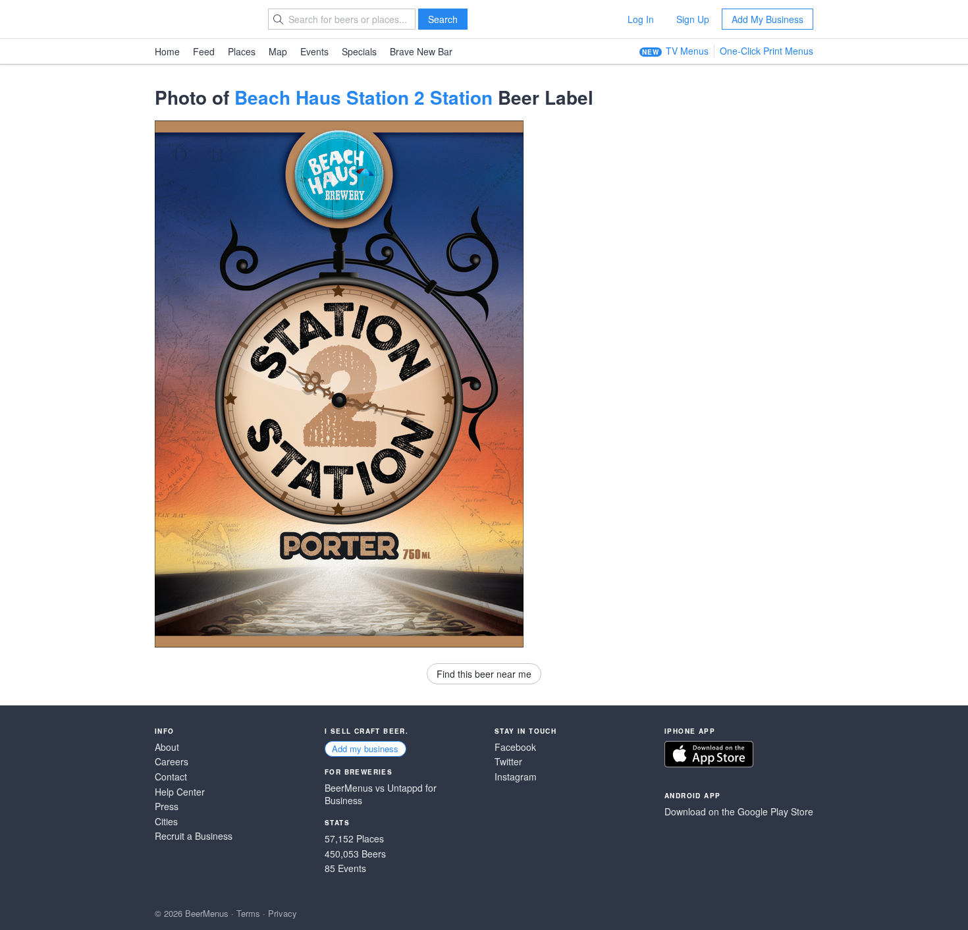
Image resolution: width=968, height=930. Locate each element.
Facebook (515, 747)
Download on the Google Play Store (738, 812)
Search (443, 19)
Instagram (516, 777)
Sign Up (692, 19)
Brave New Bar (421, 51)
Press (166, 806)
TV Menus (687, 50)
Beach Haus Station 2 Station (363, 97)
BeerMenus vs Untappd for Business (381, 794)
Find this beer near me (484, 673)
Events (314, 51)
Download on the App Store (708, 754)
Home (167, 51)
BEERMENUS (201, 19)
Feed (204, 51)
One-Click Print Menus (766, 50)
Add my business (365, 748)
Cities (166, 821)
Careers (171, 761)
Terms (248, 913)
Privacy (282, 913)
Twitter (508, 761)
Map (278, 51)
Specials (359, 51)
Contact (171, 777)
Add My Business (767, 19)
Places (241, 51)
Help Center (180, 792)
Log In (641, 19)
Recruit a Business (193, 836)
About (167, 747)
